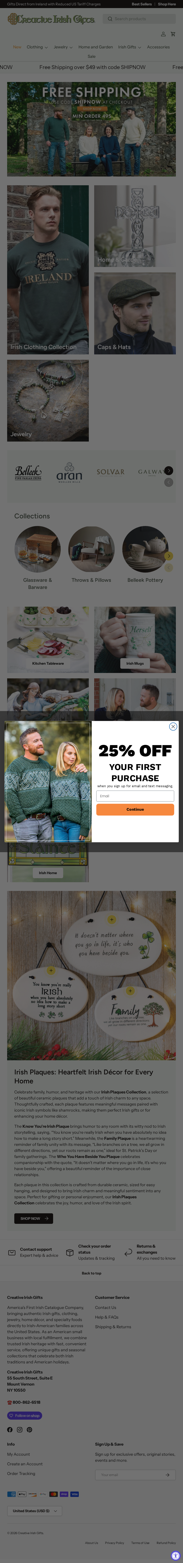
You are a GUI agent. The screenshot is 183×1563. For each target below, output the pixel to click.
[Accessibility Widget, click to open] (176, 1556)
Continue (135, 809)
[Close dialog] (173, 726)
